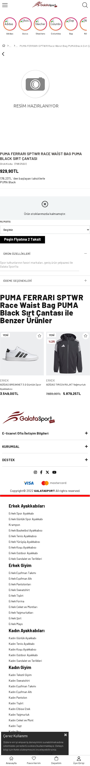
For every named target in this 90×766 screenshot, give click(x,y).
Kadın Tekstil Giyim (20, 675)
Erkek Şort (15, 618)
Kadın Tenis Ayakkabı (22, 643)
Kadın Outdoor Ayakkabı (23, 655)
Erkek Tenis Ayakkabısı (23, 536)
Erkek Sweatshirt (19, 590)
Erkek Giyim (20, 565)
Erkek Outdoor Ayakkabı (23, 553)
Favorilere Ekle (39, 336)
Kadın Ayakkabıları (27, 630)
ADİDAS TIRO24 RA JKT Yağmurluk (66, 384)
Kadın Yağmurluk (19, 714)
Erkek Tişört (16, 595)
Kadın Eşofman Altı (20, 692)
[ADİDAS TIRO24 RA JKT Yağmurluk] (68, 353)
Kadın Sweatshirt (19, 680)
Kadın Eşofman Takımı (22, 686)
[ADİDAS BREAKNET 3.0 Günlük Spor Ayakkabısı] (22, 353)
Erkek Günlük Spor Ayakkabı (26, 519)
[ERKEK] (14, 45)
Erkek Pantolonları (20, 584)
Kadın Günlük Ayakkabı (22, 638)
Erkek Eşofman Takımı (22, 573)
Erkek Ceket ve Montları (23, 607)
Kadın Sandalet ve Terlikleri (25, 660)
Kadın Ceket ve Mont (21, 720)
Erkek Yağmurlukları (21, 612)
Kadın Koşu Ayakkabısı (22, 649)
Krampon (14, 525)
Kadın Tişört (16, 703)
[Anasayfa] (8, 45)
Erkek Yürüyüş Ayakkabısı (24, 542)
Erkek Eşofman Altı (20, 578)
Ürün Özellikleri (16, 253)
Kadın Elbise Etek (19, 709)
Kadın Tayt (15, 726)
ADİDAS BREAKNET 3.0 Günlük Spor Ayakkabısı (20, 386)
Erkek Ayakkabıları (27, 505)
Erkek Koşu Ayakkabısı (22, 547)
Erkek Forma (16, 601)
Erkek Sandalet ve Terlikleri (25, 558)
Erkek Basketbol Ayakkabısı (25, 530)
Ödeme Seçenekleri (17, 280)
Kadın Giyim (20, 667)
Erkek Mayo (16, 624)
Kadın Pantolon (18, 697)
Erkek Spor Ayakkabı (21, 513)
